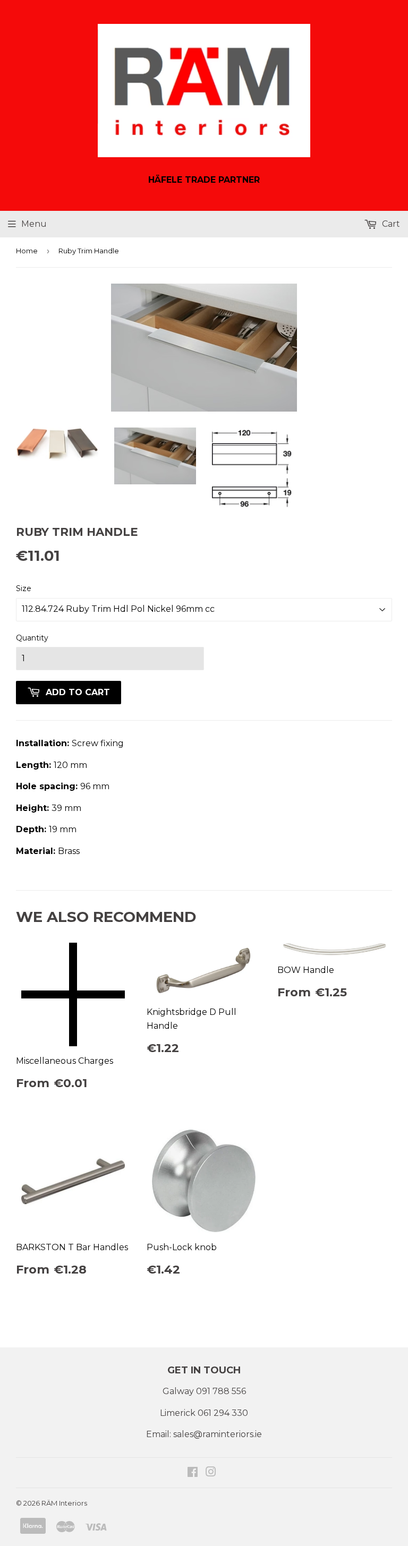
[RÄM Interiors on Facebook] (192, 1473)
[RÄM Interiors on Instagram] (211, 1473)
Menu (34, 224)
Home (27, 250)
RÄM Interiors (64, 1503)
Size (23, 588)
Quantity (32, 638)
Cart (390, 224)
